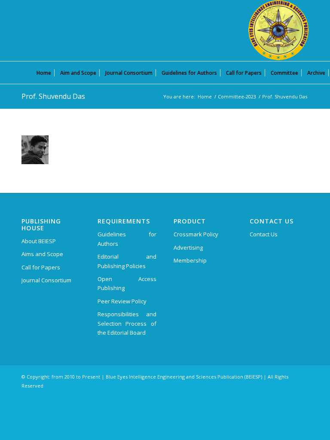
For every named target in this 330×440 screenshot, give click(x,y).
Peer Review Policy (122, 301)
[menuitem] (43, 72)
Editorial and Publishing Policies (127, 261)
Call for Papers (40, 267)
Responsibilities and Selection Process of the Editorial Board (127, 323)
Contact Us (264, 234)
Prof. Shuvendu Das (53, 96)
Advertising (188, 247)
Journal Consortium (46, 280)
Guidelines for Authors (127, 238)
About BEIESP (38, 241)
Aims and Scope (42, 254)
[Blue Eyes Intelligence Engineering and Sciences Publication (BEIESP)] (278, 30)
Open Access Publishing (127, 283)
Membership (190, 260)
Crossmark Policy (196, 234)
